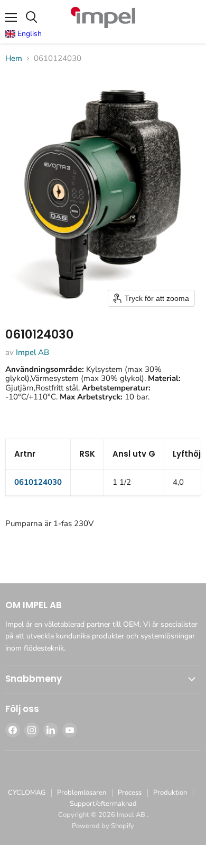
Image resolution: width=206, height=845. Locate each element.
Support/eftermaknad (103, 803)
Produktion (170, 792)
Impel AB (32, 352)
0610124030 (38, 482)
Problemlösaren (81, 792)
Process (130, 792)
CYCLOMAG (26, 792)
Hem (13, 58)
